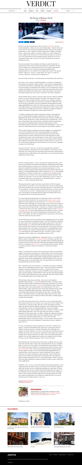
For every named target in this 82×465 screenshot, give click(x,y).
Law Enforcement (30, 381)
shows (29, 224)
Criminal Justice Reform (25, 382)
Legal (30, 382)
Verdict (41, 3)
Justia (12, 10)
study (35, 281)
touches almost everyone (54, 200)
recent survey (37, 244)
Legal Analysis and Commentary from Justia (41, 8)
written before (51, 46)
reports (20, 231)
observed (52, 171)
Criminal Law (61, 42)
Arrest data (40, 285)
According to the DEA (41, 239)
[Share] (21, 42)
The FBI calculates (51, 201)
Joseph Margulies (43, 20)
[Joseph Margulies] (23, 392)
